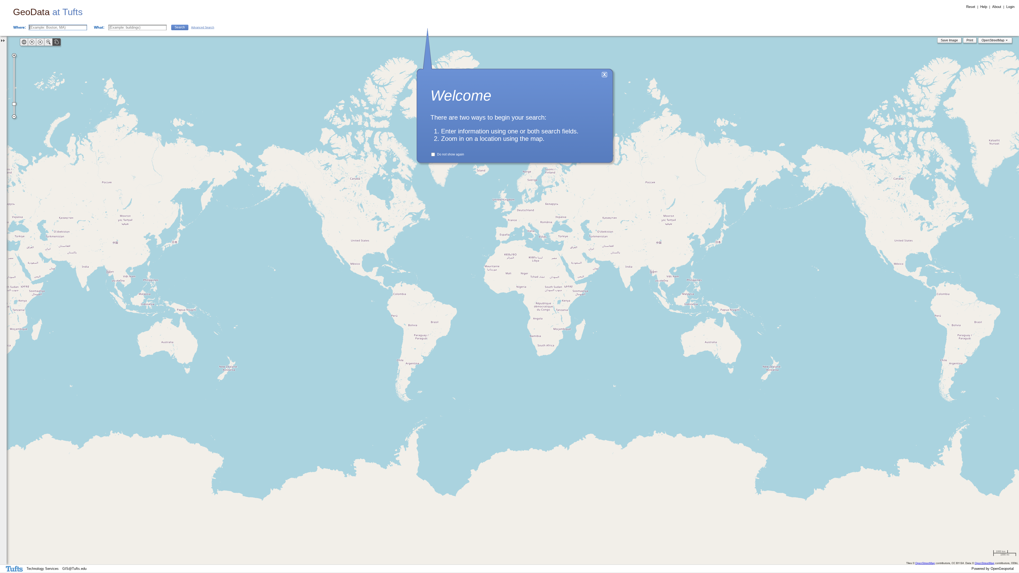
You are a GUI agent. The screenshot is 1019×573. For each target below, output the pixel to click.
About (996, 7)
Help (983, 7)
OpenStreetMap (925, 563)
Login (1010, 7)
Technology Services (43, 569)
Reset (970, 7)
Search (180, 27)
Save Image (949, 40)
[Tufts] (15, 569)
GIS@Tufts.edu (74, 569)
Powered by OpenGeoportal (992, 569)
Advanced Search (202, 27)
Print (969, 40)
